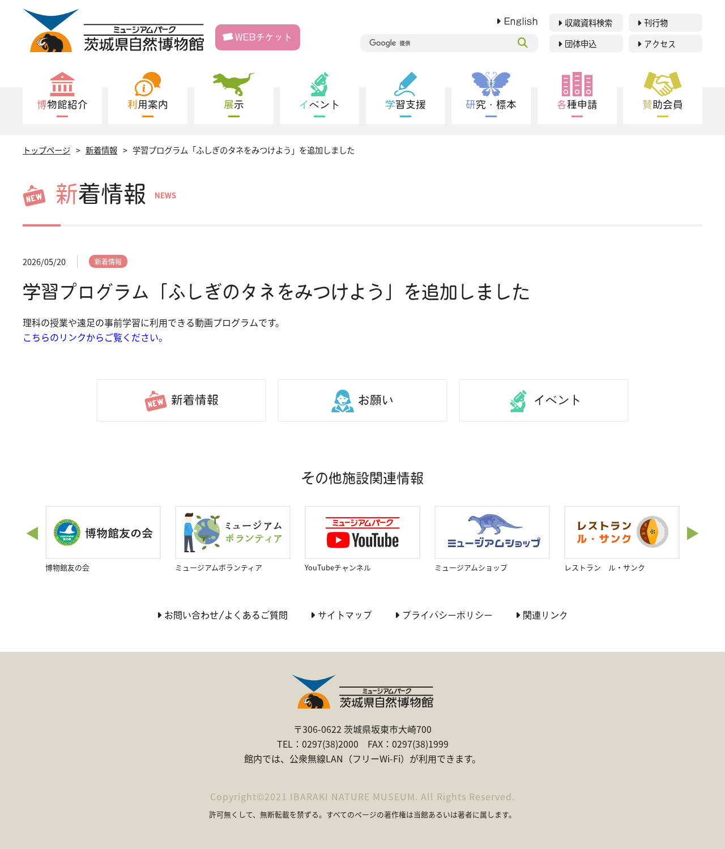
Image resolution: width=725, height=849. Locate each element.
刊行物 (656, 23)
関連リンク (545, 615)
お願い (376, 400)
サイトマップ (345, 615)
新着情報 (101, 150)
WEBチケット (263, 37)
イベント (557, 400)
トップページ (46, 150)
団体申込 (580, 44)
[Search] (522, 43)
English (521, 21)
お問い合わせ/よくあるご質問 (226, 615)
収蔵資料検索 (588, 23)
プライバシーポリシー (447, 615)
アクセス (660, 44)
